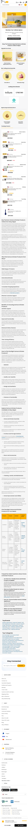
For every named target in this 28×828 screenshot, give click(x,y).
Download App (5, 707)
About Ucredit (5, 718)
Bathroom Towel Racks (7, 643)
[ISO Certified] (14, 801)
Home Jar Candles (15, 639)
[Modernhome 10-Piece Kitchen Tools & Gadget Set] (5, 168)
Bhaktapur (4, 769)
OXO (24, 526)
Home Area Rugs (5, 635)
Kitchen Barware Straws (19, 644)
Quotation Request (6, 683)
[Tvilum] (9, 92)
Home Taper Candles (14, 647)
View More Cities (6, 780)
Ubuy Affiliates (5, 724)
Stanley (4, 622)
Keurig (22, 551)
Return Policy (5, 713)
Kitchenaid (13, 623)
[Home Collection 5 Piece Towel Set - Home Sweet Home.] (5, 135)
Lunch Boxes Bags (6, 646)
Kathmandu (4, 762)
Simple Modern (15, 625)
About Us (4, 678)
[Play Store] (14, 790)
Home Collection (22, 131)
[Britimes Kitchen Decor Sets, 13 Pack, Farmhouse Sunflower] (5, 190)
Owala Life (15, 622)
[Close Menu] (1, 3)
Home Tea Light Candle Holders (8, 648)
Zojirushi (23, 535)
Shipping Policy (5, 694)
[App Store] (5, 790)
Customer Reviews (6, 711)
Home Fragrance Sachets (7, 651)
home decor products (14, 293)
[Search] (25, 5)
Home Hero (23, 142)
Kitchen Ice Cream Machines (8, 640)
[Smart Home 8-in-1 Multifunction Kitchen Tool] (5, 212)
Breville (19, 622)
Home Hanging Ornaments (7, 637)
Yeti (22, 622)
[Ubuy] (6, 2)
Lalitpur (3, 767)
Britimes (24, 187)
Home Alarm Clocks (6, 639)
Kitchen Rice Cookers (6, 641)
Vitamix (4, 628)
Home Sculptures (15, 650)
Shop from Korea (6, 812)
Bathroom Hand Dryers (17, 643)
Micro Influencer (5, 696)
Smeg (3, 625)
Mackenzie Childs (19, 626)
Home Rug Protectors (17, 651)
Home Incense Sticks (14, 635)
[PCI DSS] (5, 801)
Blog (3, 722)
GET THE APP (21, 825)
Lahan (3, 774)
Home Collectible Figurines (7, 636)
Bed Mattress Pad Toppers (7, 644)
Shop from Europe (16, 814)
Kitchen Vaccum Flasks (15, 646)
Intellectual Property (6, 685)
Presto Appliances (6, 623)
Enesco (17, 628)
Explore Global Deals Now (14, 38)
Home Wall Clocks (18, 637)
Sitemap (4, 687)
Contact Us (4, 680)
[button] (17, 2)
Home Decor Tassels (6, 652)
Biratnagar (4, 771)
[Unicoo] (19, 92)
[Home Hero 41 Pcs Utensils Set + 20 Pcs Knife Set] (5, 146)
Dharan (3, 776)
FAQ (3, 715)
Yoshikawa (13, 626)
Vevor (8, 626)
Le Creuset (12, 628)
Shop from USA (6, 808)
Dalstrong (4, 626)
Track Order (4, 689)
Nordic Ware (4, 629)
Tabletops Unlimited (15, 629)
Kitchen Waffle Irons (19, 640)
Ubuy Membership (6, 698)
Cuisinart (23, 525)
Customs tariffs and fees (8, 692)
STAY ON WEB (7, 825)
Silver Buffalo (8, 625)
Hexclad (22, 623)
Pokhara (4, 765)
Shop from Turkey (6, 814)
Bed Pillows (14, 641)
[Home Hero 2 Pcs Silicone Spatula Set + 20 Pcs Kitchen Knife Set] (5, 157)
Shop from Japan (6, 810)
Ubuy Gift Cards (5, 720)
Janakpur (4, 778)
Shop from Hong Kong (17, 810)
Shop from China (15, 812)
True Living (23, 199)
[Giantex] (14, 100)
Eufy (20, 628)
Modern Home (23, 164)
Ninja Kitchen (9, 622)
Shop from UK (14, 808)
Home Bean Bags (6, 647)
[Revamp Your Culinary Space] (14, 20)
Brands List (4, 709)
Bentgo (8, 628)
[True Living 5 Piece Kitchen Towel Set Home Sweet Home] (5, 202)
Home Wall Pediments (7, 650)
